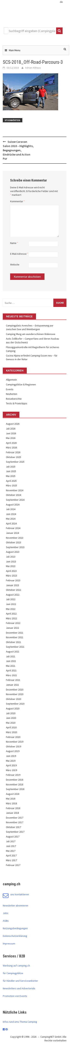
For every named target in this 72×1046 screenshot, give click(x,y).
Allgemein (11, 379)
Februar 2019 (13, 774)
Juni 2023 (11, 561)
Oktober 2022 (13, 589)
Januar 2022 (12, 627)
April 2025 (11, 480)
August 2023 (12, 551)
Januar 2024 (12, 533)
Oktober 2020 (13, 699)
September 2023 (15, 547)
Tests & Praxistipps (16, 403)
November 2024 (14, 490)
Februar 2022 (13, 623)
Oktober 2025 (13, 457)
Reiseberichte (14, 398)
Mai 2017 (10, 850)
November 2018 (14, 784)
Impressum (9, 943)
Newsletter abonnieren (15, 905)
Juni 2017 (11, 846)
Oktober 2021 (13, 642)
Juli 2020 (10, 713)
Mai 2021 (10, 665)
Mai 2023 (10, 566)
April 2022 (11, 613)
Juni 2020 (11, 718)
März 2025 (11, 485)
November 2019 (14, 741)
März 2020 (11, 732)
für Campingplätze (13, 973)
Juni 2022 (11, 604)
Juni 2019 (11, 756)
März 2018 (11, 803)
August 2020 (12, 708)
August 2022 (12, 594)
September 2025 (15, 461)
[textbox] (32, 30)
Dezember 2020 (14, 689)
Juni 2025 (11, 471)
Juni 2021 (11, 661)
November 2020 (14, 694)
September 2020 (15, 703)
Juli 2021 (10, 656)
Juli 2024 (10, 509)
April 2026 (11, 442)
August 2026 (12, 423)
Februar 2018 (13, 808)
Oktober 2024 (13, 495)
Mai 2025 (10, 476)
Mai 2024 (10, 518)
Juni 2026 (11, 433)
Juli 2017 (10, 841)
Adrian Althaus (33, 67)
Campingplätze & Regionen (21, 384)
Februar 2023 (13, 580)
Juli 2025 (10, 466)
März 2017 (11, 860)
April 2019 (11, 765)
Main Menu (14, 50)
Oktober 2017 (13, 827)
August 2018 (12, 794)
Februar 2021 (13, 680)
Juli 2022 (10, 599)
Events (9, 389)
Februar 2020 (13, 737)
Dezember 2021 (14, 632)
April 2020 (11, 727)
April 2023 (11, 571)
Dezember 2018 (14, 779)
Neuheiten (11, 394)
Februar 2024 (13, 528)
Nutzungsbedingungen (15, 928)
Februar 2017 (13, 865)
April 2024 (11, 523)
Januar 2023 (12, 585)
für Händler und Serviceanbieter (20, 980)
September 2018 (15, 789)
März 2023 (11, 575)
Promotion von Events (15, 996)
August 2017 (12, 836)
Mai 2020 (10, 722)
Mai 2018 (10, 798)
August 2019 (12, 751)
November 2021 (14, 637)
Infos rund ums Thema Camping (20, 1021)
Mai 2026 (10, 438)
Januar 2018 (12, 812)
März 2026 (11, 447)
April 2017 (11, 855)
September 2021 (15, 646)
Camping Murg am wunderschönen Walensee (30, 334)
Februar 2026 (13, 452)
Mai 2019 (10, 760)
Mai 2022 (10, 609)
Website (14, 264)
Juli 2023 (10, 556)
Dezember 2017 (14, 817)
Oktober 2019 (13, 746)
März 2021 (11, 675)
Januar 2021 (12, 684)
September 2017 (15, 831)
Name (14, 243)
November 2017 (14, 822)
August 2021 (12, 651)
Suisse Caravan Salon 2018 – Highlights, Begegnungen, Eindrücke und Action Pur (18, 150)
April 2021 (11, 670)
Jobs (5, 913)
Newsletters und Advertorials (19, 988)
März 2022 (11, 618)
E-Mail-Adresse (19, 253)
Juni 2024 (11, 514)
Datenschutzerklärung (15, 936)
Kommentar (17, 201)
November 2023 (14, 537)
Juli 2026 (10, 428)
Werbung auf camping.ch (16, 965)
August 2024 (12, 504)
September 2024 (15, 499)
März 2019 (11, 770)
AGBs (6, 920)
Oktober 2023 (13, 542)
